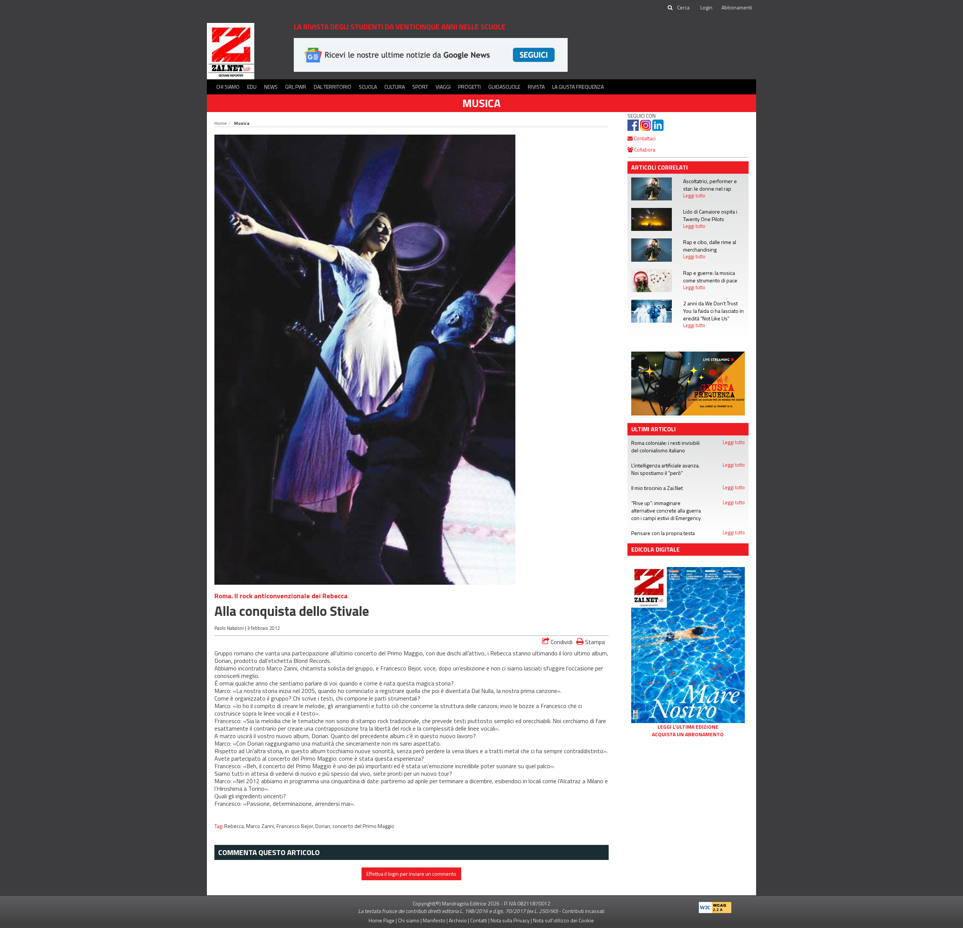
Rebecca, (235, 826)
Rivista (536, 87)
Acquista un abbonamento (688, 734)
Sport (420, 87)
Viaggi (443, 87)
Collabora (644, 149)
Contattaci (644, 138)
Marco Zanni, (261, 826)
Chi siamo (228, 87)
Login (706, 7)
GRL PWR (295, 87)
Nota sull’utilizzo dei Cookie (563, 920)
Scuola (368, 87)
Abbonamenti (736, 7)
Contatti (478, 920)
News (271, 87)
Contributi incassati (583, 911)
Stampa (594, 642)
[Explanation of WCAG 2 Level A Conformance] (715, 906)
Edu (252, 87)
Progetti (469, 87)
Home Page (382, 920)
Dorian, (324, 826)
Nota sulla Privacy (510, 920)
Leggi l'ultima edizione (688, 727)
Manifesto (434, 920)
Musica (481, 103)
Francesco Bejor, (295, 826)
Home (220, 123)
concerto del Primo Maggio (363, 826)
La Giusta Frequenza (578, 87)
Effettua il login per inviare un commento (411, 874)
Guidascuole (504, 87)
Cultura (394, 87)
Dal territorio (332, 87)
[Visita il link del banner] (431, 54)
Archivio (458, 920)
